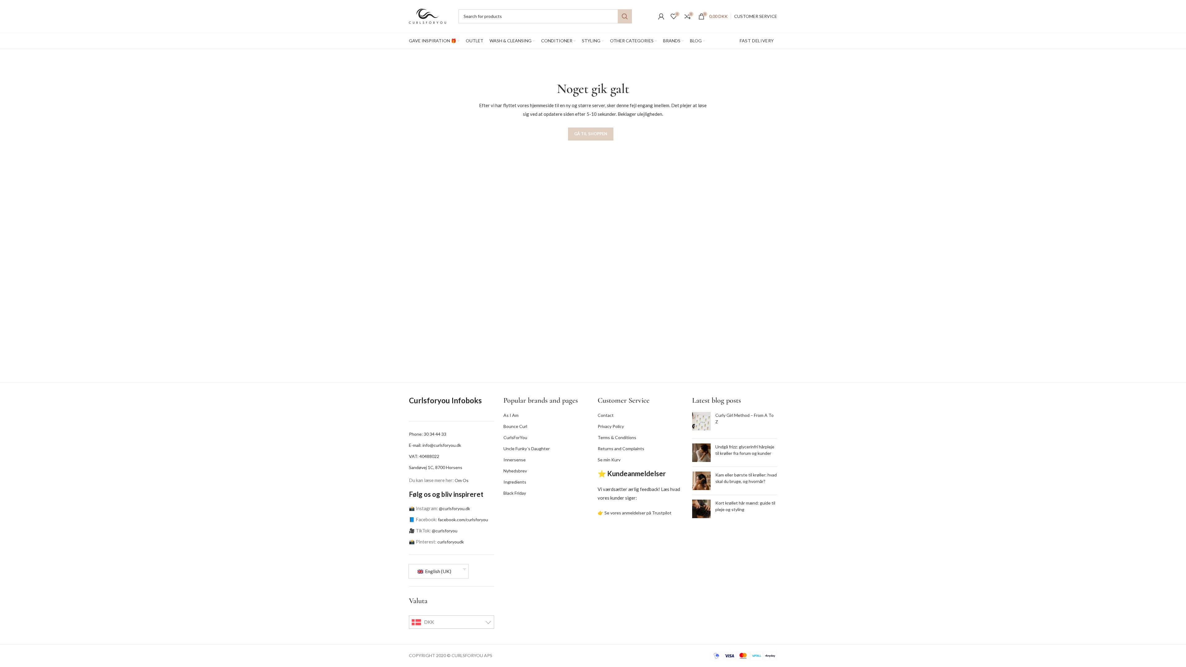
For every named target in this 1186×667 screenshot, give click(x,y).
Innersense (514, 459)
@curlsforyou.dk (454, 508)
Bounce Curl (515, 426)
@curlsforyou (444, 530)
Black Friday (514, 493)
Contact (606, 415)
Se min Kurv (609, 459)
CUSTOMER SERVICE (755, 16)
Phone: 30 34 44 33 (427, 434)
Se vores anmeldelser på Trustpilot (637, 512)
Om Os (462, 480)
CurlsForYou (515, 437)
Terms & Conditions (617, 437)
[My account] (661, 16)
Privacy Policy (611, 426)
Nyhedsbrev (515, 470)
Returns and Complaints (621, 448)
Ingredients (514, 482)
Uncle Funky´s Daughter (526, 448)
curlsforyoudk (450, 541)
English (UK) (437, 571)
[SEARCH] (625, 16)
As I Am (511, 415)
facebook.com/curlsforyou (463, 519)
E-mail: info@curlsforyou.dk (435, 445)
